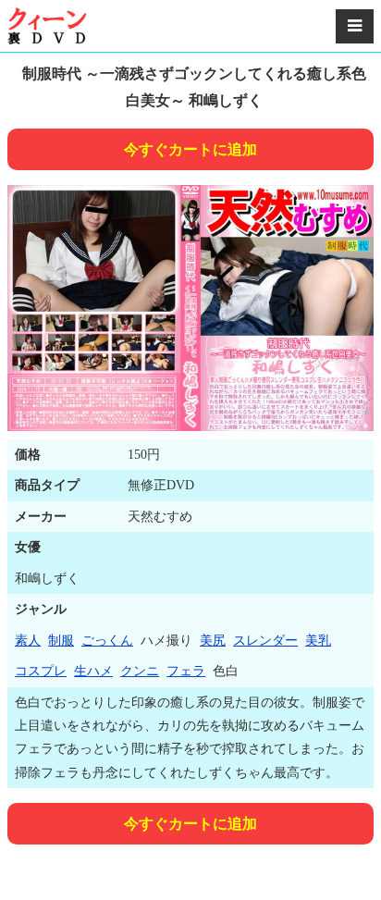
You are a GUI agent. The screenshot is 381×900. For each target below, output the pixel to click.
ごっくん (107, 640)
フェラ (185, 671)
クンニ (139, 671)
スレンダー (265, 640)
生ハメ (93, 671)
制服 (61, 640)
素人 (28, 640)
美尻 (213, 640)
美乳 (318, 640)
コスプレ (41, 671)
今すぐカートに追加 (190, 149)
